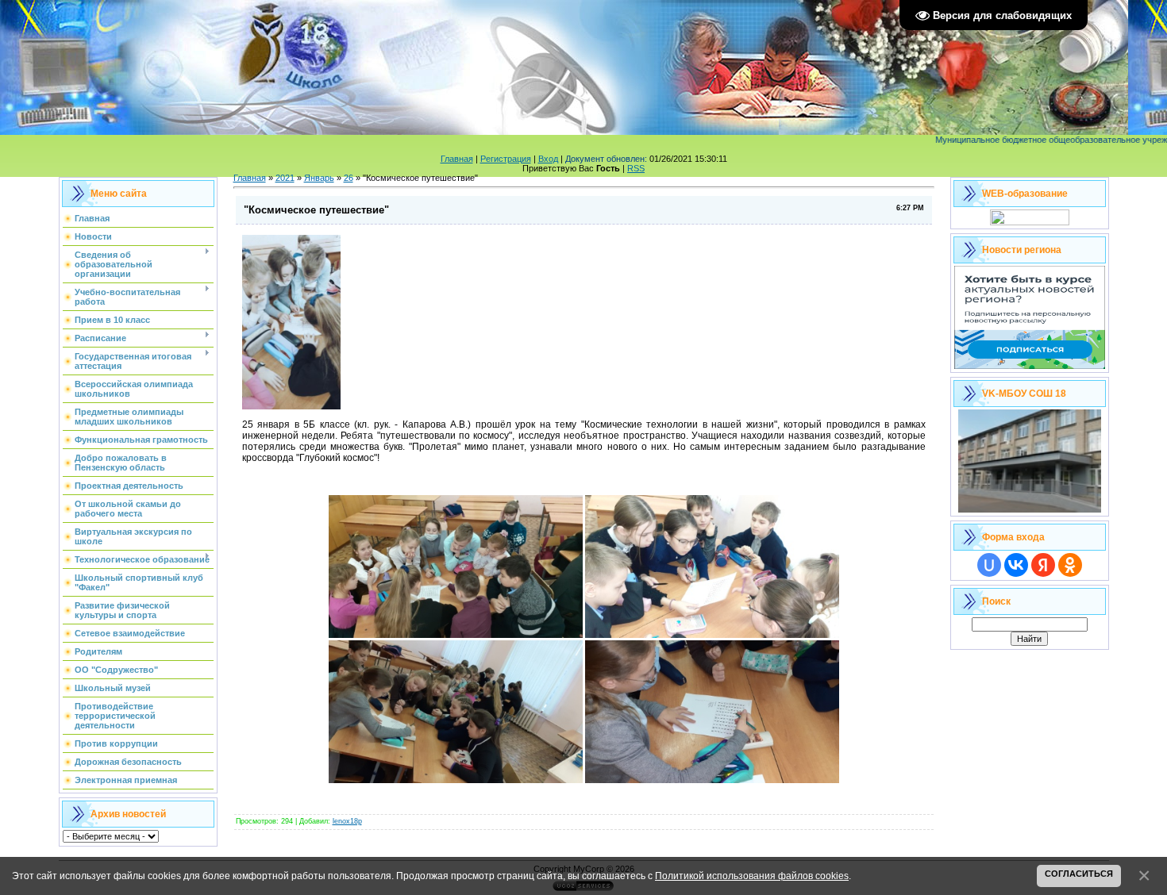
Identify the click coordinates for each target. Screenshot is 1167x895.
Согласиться (1079, 873)
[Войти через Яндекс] (1043, 565)
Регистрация (505, 158)
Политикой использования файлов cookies (752, 875)
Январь (319, 177)
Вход (548, 158)
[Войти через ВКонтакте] (1016, 565)
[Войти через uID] (989, 565)
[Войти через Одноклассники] (1070, 565)
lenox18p (347, 821)
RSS (636, 168)
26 (348, 177)
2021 (285, 177)
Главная (457, 158)
